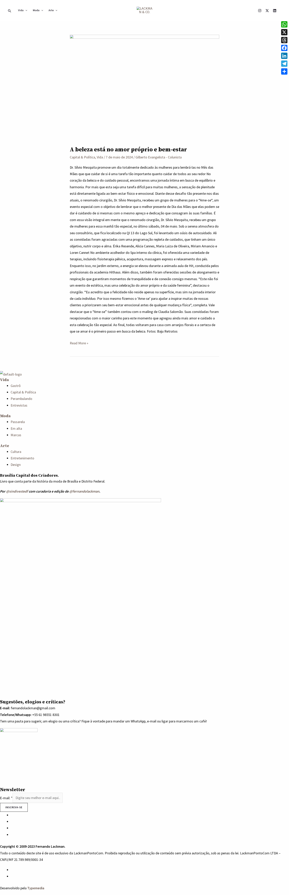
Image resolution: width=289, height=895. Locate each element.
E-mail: (6, 797)
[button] (9, 10)
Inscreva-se (13, 807)
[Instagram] (259, 10)
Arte (51, 10)
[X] (267, 10)
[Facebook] (284, 48)
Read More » (79, 342)
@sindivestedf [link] (17, 491)
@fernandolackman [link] (84, 491)
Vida (21, 10)
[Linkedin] (274, 10)
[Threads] (284, 40)
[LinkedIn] (284, 56)
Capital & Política (82, 157)
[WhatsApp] (12, 870)
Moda (36, 10)
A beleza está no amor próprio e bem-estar (128, 149)
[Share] (284, 71)
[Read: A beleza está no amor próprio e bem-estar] (144, 87)
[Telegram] (284, 64)
